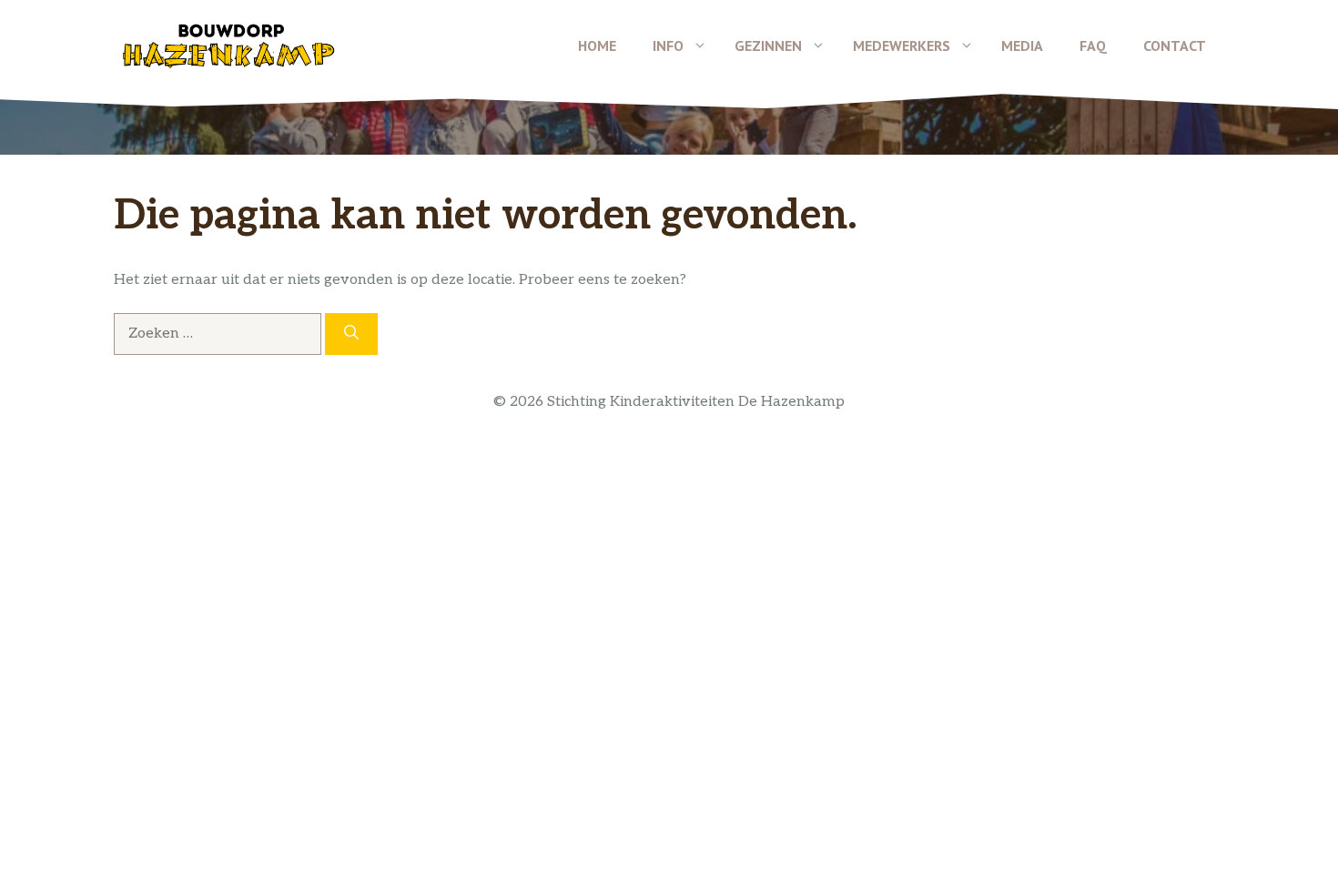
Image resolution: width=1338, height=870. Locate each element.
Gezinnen (768, 45)
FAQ (1093, 45)
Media (1022, 45)
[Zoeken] (351, 334)
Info (668, 45)
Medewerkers (901, 45)
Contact (1174, 45)
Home (597, 45)
